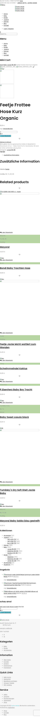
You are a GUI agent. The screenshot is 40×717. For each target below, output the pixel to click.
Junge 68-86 (11, 65)
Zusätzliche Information (11, 155)
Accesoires (7, 535)
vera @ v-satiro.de (6, 628)
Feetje (7, 169)
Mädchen (10, 557)
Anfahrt (6, 664)
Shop (5, 702)
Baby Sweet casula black (14, 417)
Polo (20, 606)
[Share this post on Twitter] (2, 152)
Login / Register (9, 29)
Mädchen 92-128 (12, 559)
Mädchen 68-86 (12, 551)
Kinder (6, 18)
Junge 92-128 (11, 561)
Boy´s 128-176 (11, 543)
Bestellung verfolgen (10, 681)
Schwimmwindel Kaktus (13, 368)
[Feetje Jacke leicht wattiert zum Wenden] (19, 281)
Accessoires (7, 563)
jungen (4, 606)
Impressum (7, 668)
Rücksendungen (9, 698)
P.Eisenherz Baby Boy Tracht (16, 389)
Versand (6, 696)
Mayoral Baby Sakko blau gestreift (20, 520)
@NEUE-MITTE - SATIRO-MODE (27, 3)
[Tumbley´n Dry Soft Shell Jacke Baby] (19, 430)
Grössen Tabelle (9, 683)
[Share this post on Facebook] (0, 152)
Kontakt (6, 25)
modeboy (16, 606)
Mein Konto (7, 677)
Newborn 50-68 (12, 553)
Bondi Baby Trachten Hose (15, 268)
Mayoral (5, 247)
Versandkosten (8, 129)
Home (6, 14)
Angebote (7, 565)
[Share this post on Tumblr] (4, 152)
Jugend (6, 20)
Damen (6, 22)
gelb (1, 606)
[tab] (22, 155)
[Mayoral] (19, 194)
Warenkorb (7, 700)
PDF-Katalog (8, 685)
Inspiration (11, 707)
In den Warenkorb (5, 136)
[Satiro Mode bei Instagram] (4, 637)
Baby (5, 16)
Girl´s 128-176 (11, 541)
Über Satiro (7, 660)
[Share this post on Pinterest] (3, 152)
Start (1, 65)
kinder (7, 606)
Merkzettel (7, 679)
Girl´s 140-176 (11, 539)
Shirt (22, 606)
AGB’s (5, 695)
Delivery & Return (5, 142)
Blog (5, 24)
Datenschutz (8, 666)
